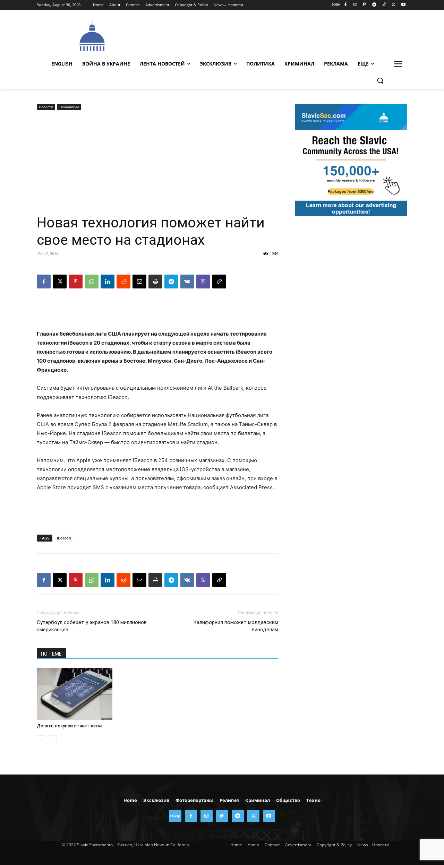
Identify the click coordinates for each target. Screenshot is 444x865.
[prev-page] (41, 739)
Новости (46, 106)
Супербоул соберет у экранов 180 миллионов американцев (92, 626)
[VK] (187, 281)
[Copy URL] (219, 281)
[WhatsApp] (92, 281)
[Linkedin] (107, 281)
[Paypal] (365, 5)
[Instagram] (355, 5)
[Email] (139, 281)
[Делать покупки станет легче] (74, 694)
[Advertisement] (274, 35)
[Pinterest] (76, 281)
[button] (380, 80)
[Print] (155, 281)
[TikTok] (384, 5)
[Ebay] (336, 5)
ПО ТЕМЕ (51, 654)
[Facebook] (345, 5)
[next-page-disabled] (52, 739)
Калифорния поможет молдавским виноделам (235, 626)
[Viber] (203, 281)
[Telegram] (374, 5)
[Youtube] (403, 5)
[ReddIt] (123, 281)
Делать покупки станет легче (70, 725)
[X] (394, 5)
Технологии (69, 106)
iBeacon (64, 537)
